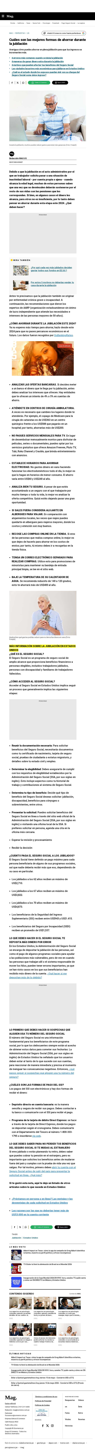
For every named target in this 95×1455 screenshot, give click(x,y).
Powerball (55, 23)
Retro (80, 1413)
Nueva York (36, 23)
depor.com (53, 1443)
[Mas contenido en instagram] (52, 1425)
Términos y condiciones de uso (46, 1397)
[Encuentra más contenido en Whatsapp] (23, 82)
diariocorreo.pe (78, 1443)
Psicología (46, 23)
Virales (68, 1419)
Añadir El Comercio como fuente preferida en (64, 33)
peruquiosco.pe (11, 1447)
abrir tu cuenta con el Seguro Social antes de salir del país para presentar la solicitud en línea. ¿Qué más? (42, 1171)
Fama (67, 1413)
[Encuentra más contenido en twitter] (17, 82)
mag (22, 1447)
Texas (28, 23)
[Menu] (4, 16)
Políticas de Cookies (42, 1405)
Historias (69, 1426)
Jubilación (16, 1238)
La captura (81, 23)
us (66, 1407)
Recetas (81, 1419)
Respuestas (70, 1400)
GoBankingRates (63, 335)
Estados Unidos (30, 1238)
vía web (36, 1135)
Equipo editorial (10, 1403)
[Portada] (11, 1402)
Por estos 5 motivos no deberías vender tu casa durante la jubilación (52, 284)
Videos (81, 1400)
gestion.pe (41, 1443)
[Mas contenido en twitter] (47, 1425)
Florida (12, 23)
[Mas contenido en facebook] (42, 1425)
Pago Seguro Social (68, 23)
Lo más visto (17, 1247)
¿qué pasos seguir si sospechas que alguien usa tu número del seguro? (41, 1073)
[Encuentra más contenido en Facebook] (12, 82)
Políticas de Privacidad (43, 1401)
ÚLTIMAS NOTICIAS (20, 1354)
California (20, 23)
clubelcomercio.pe (26, 1443)
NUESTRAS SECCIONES (72, 1397)
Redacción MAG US (18, 158)
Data (80, 1407)
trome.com (65, 1443)
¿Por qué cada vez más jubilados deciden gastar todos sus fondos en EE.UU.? (51, 269)
